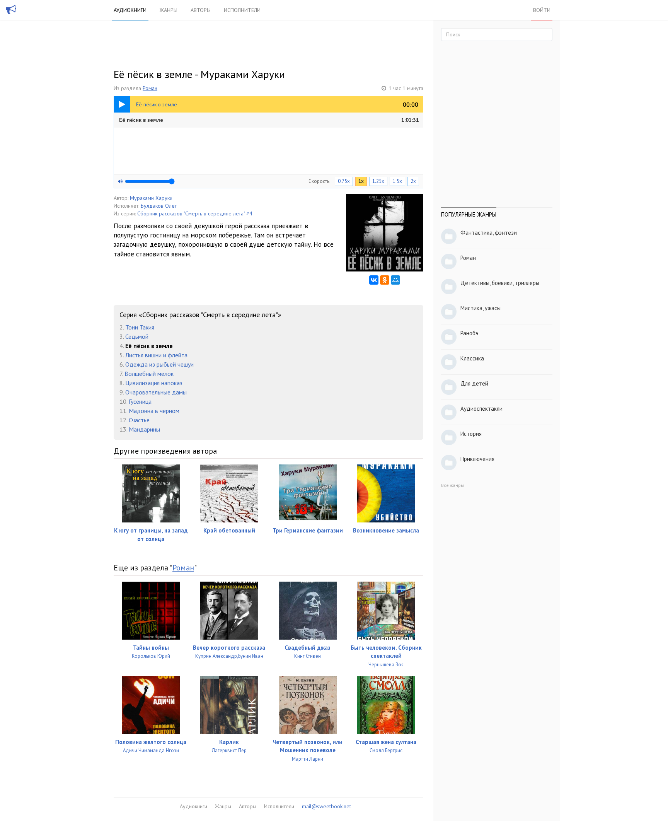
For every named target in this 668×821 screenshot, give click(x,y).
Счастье (139, 420)
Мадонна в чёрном (154, 411)
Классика (472, 358)
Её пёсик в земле (269, 119)
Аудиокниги (130, 10)
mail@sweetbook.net (326, 806)
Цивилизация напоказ (153, 383)
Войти (541, 10)
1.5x (397, 181)
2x (413, 181)
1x (361, 181)
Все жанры (452, 485)
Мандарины (144, 429)
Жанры (168, 10)
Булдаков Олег (159, 205)
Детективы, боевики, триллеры (499, 283)
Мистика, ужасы (480, 308)
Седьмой (136, 336)
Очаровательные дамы (156, 392)
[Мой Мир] (395, 280)
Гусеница (140, 401)
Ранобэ (469, 333)
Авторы (201, 10)
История (471, 433)
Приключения (477, 459)
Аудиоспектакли (481, 408)
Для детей (474, 383)
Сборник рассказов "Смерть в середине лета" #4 (194, 213)
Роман (150, 88)
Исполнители (242, 10)
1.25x (378, 181)
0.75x (344, 181)
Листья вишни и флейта (156, 355)
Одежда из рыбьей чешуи (159, 364)
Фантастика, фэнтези (488, 232)
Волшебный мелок (149, 373)
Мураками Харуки (151, 198)
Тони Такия (139, 327)
